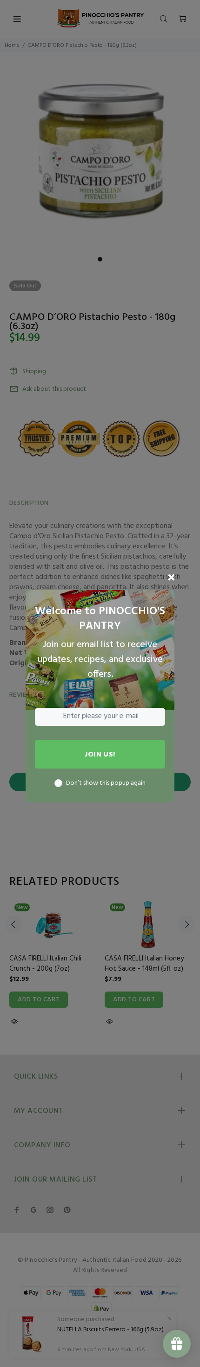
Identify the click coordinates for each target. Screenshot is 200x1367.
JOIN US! (100, 755)
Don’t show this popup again (106, 783)
